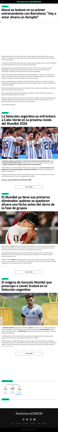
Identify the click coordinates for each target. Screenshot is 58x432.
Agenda (44, 423)
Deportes (33, 423)
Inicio (13, 423)
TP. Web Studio (33, 429)
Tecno (39, 423)
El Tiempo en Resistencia (12, 384)
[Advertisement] (28, 369)
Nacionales (26, 423)
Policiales (18, 423)
